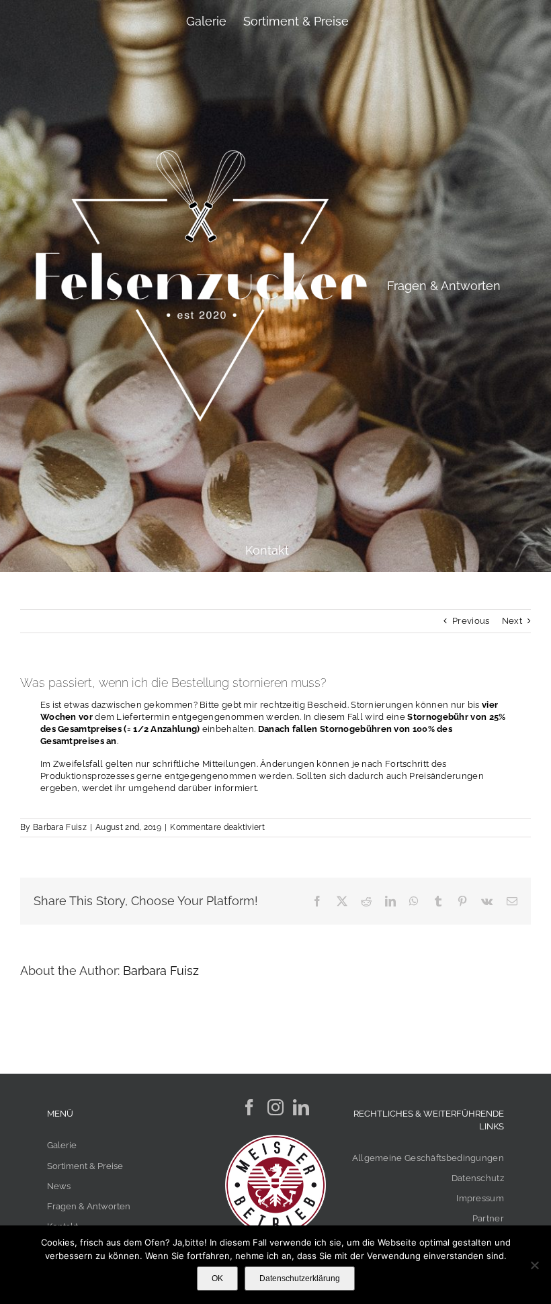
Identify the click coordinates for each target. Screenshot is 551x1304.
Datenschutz (478, 1178)
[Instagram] (275, 1107)
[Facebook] (249, 1107)
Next (512, 621)
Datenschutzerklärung (299, 1278)
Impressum (480, 1198)
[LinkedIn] (301, 1107)
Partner (488, 1218)
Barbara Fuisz (60, 827)
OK (217, 1278)
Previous (470, 621)
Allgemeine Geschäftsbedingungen (428, 1158)
